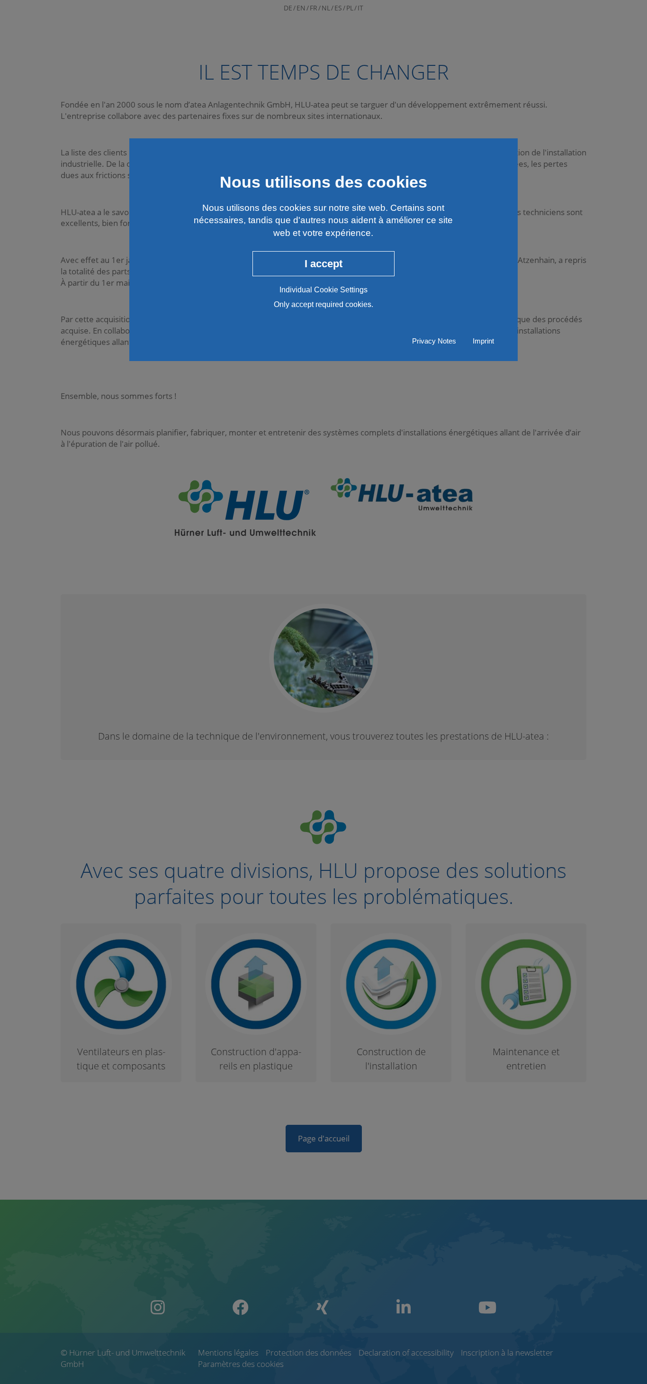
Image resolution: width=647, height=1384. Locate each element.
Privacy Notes (434, 341)
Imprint (483, 341)
